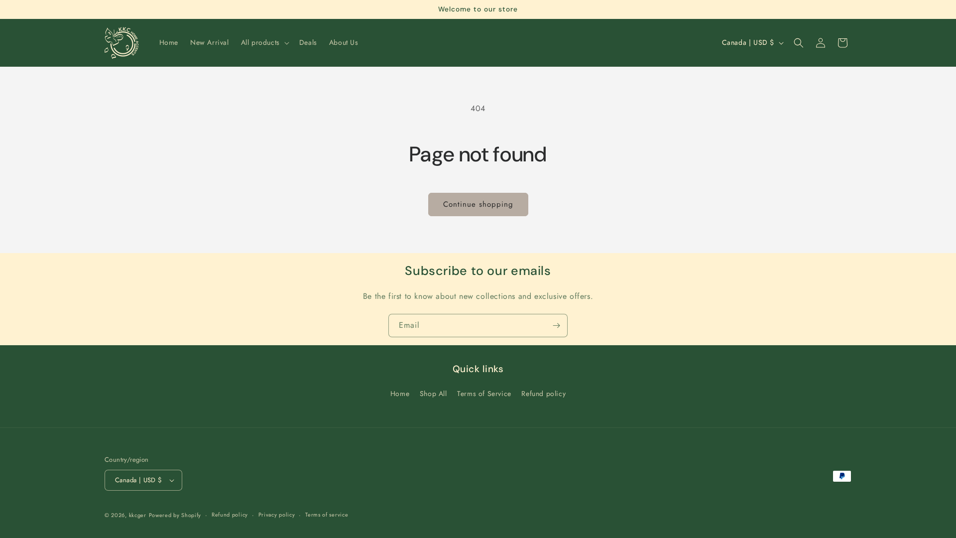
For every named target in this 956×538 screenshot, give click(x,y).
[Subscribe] (556, 325)
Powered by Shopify (175, 515)
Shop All (433, 394)
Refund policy (543, 394)
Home (399, 394)
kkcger (137, 515)
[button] (264, 42)
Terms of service (326, 515)
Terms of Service (484, 394)
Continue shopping (478, 204)
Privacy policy (276, 515)
